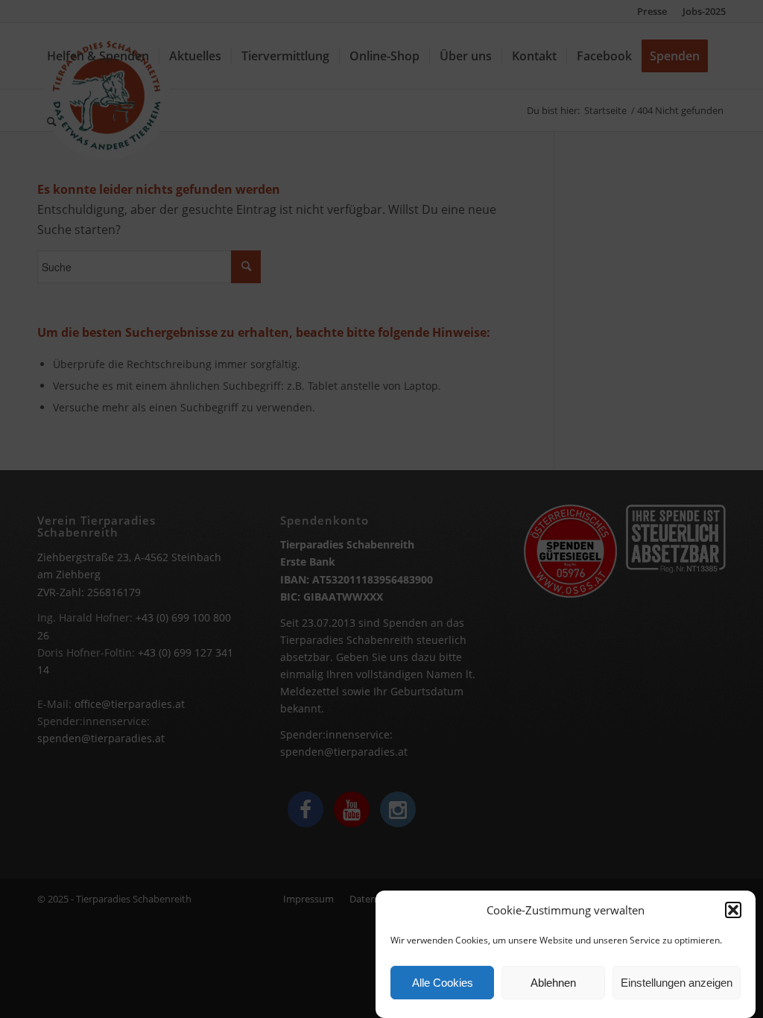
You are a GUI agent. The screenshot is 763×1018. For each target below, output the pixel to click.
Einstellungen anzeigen (676, 982)
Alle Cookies (442, 982)
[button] (733, 909)
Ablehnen (553, 982)
